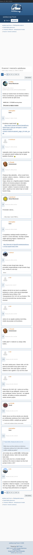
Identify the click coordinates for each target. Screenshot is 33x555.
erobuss (12, 139)
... (13, 74)
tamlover (12, 197)
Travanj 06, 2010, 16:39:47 (10, 285)
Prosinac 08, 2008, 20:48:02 (11, 229)
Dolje (2, 74)
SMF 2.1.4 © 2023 (11, 548)
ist (10, 277)
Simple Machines (21, 548)
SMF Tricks (19, 546)
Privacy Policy (16, 549)
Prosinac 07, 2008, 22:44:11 (11, 169)
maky (11, 82)
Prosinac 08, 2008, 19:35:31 (11, 204)
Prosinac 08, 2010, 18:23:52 (12, 359)
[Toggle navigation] (28, 20)
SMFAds (13, 552)
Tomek (12, 162)
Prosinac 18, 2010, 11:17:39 (12, 410)
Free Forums (19, 552)
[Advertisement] (16, 49)
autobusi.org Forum (9, 17)
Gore (2, 492)
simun (12, 252)
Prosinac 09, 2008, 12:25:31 (11, 260)
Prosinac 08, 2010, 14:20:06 (11, 336)
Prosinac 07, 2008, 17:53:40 (11, 118)
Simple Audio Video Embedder (16, 551)
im (10, 469)
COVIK (12, 403)
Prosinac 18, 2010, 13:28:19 (12, 435)
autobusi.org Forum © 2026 (16, 543)
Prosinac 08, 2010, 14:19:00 (11, 313)
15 (16, 74)
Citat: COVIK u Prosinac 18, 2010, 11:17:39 (14, 441)
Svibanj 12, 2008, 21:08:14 (8, 88)
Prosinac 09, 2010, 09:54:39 (12, 384)
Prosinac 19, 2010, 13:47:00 (12, 476)
